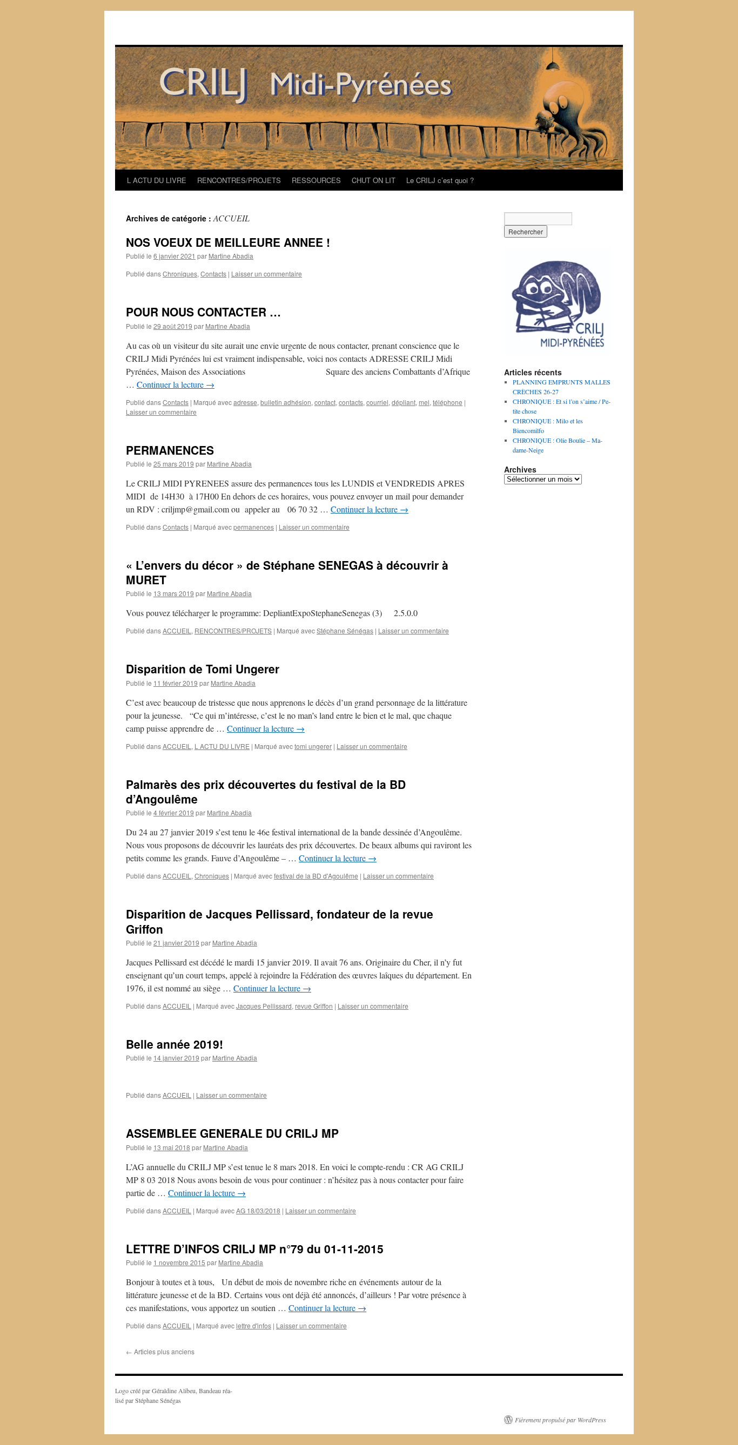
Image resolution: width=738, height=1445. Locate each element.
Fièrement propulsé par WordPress (560, 1419)
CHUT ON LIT (373, 180)
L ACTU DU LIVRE (156, 180)
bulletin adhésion (285, 402)
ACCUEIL (177, 630)
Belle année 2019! (174, 1044)
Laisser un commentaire (266, 273)
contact (325, 402)
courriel (377, 402)
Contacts (213, 273)
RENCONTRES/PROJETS (239, 180)
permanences (253, 526)
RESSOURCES (316, 180)
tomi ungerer (313, 746)
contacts (351, 402)
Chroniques (180, 273)
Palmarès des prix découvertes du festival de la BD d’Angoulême (266, 791)
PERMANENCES (170, 450)
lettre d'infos (253, 1325)
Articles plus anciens (160, 1351)
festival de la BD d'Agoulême (316, 875)
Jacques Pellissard (264, 1005)
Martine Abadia (231, 255)
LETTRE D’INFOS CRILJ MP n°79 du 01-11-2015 (255, 1248)
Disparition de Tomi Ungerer (202, 668)
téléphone (447, 402)
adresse (245, 402)
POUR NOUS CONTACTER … (203, 311)
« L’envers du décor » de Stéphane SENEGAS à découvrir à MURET (287, 572)
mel (424, 402)
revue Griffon (314, 1005)
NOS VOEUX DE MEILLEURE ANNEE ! (228, 242)
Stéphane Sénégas (345, 630)
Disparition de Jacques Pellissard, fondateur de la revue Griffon (279, 921)
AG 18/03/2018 (258, 1210)
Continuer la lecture (175, 384)
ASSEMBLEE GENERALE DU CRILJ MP (232, 1133)
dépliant (403, 402)
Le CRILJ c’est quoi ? (440, 180)
